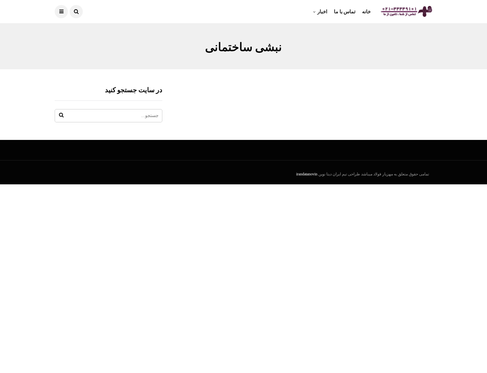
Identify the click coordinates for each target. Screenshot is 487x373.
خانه (366, 11)
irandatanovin (306, 174)
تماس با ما (344, 11)
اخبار (322, 11)
